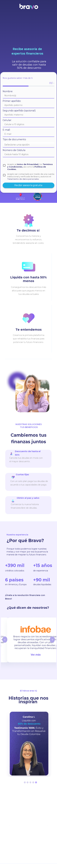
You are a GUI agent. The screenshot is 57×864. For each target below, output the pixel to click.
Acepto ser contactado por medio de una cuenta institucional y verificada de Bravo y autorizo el (30, 176)
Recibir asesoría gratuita (28, 185)
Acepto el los (30, 166)
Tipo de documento (14, 139)
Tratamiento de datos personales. (23, 179)
